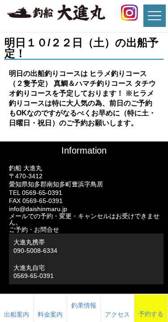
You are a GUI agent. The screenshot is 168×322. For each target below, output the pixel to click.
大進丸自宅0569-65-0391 (33, 271)
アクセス (117, 314)
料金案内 (50, 314)
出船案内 (16, 314)
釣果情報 (83, 305)
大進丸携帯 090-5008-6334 (35, 246)
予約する (151, 314)
